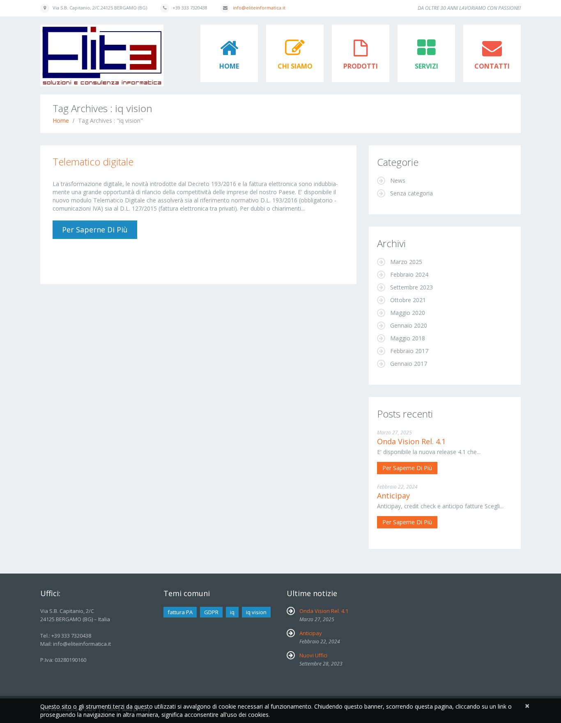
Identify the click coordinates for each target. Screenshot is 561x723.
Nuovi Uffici (313, 655)
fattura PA (180, 612)
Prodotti (360, 66)
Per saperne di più (95, 229)
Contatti (492, 66)
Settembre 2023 (411, 287)
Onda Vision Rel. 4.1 (411, 441)
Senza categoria (411, 193)
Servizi (426, 66)
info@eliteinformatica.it (259, 8)
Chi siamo (295, 66)
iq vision (256, 612)
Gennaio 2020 (408, 325)
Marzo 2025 (406, 262)
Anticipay (393, 495)
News (397, 180)
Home (229, 66)
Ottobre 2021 (408, 300)
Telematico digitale (93, 161)
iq (232, 612)
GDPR (211, 612)
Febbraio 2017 (409, 351)
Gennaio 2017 (408, 363)
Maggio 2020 (407, 313)
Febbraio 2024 (409, 274)
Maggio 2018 (407, 338)
